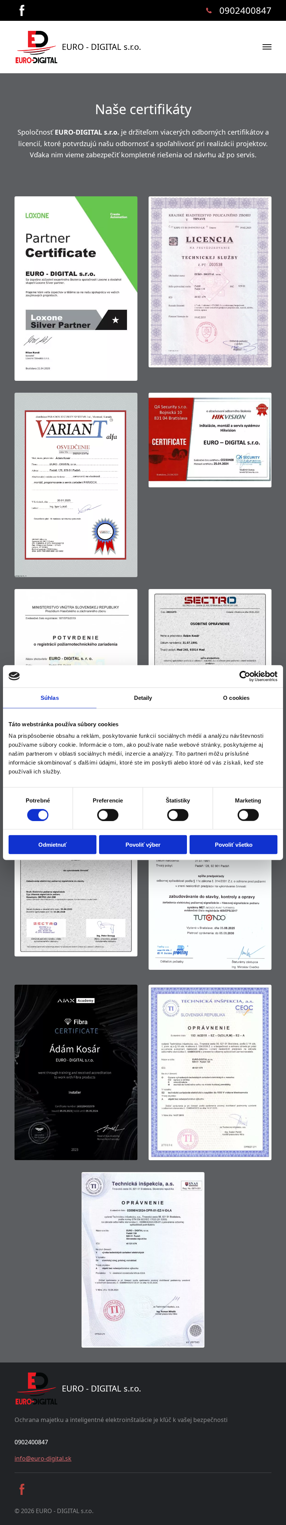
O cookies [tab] (236, 697)
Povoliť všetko (233, 845)
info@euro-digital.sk (43, 1458)
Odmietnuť (52, 845)
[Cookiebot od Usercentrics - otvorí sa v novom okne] (244, 676)
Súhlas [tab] (50, 697)
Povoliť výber (143, 845)
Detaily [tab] (143, 697)
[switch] (107, 815)
